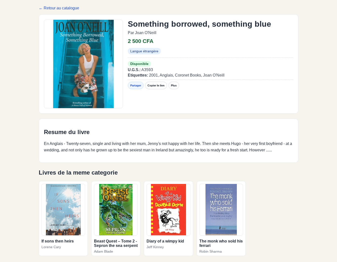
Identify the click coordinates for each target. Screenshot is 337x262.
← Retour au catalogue (59, 8)
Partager (135, 85)
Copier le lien (156, 85)
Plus (174, 85)
